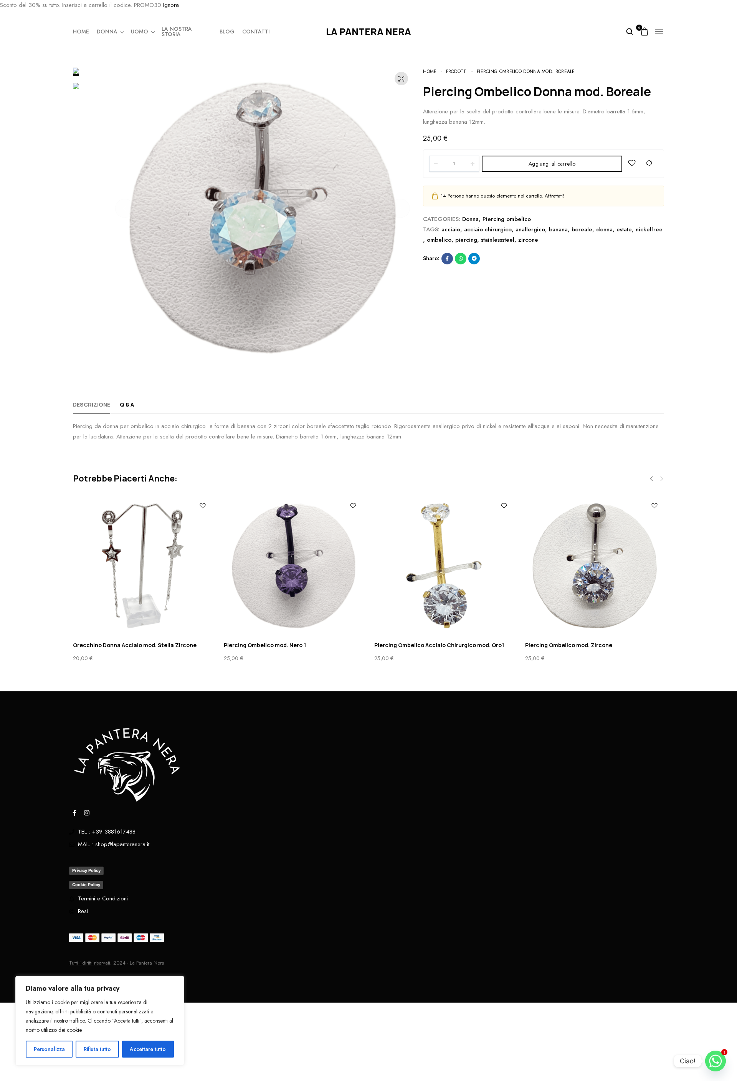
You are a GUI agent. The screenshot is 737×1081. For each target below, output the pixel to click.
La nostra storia (177, 31)
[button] (124, 208)
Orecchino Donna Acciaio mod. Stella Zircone (135, 645)
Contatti (256, 31)
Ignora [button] (171, 5)
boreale (582, 229)
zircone (528, 240)
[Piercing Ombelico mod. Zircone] (594, 566)
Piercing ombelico (507, 219)
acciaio (450, 229)
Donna (107, 31)
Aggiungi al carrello (552, 164)
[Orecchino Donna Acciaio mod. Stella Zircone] (142, 566)
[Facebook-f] (74, 813)
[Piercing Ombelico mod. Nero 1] (293, 566)
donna (604, 229)
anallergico (530, 229)
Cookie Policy (86, 884)
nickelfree (649, 229)
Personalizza (49, 1049)
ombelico (439, 240)
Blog (227, 31)
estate (624, 229)
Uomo (139, 31)
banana (558, 229)
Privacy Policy (86, 870)
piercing (466, 240)
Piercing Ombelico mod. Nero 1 (265, 645)
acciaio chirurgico (488, 229)
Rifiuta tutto (97, 1049)
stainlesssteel (497, 240)
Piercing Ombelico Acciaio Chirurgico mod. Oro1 (439, 645)
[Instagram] (87, 813)
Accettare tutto (148, 1049)
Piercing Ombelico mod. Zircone (568, 645)
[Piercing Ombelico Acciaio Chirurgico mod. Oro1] (444, 566)
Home (81, 31)
